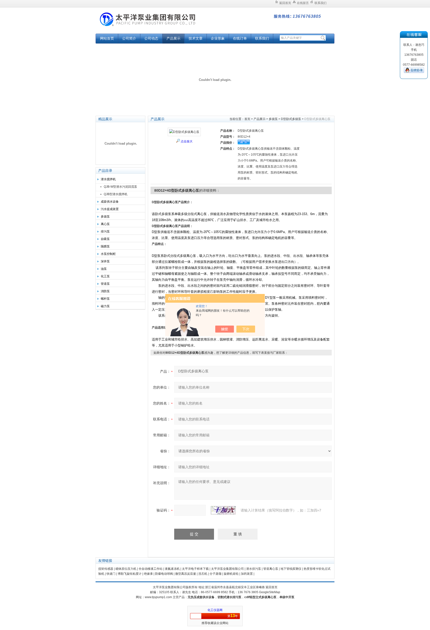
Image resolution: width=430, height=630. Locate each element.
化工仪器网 (215, 610)
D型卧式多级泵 (291, 119)
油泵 (104, 269)
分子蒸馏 (215, 573)
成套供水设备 (110, 201)
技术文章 (196, 38)
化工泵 (105, 276)
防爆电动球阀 (164, 573)
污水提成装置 (110, 209)
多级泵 (105, 216)
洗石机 (202, 573)
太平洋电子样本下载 (195, 569)
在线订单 (240, 38)
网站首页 (107, 38)
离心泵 (105, 224)
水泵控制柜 (108, 254)
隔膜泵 (105, 246)
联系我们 (320, 3)
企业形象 (218, 38)
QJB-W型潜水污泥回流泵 (120, 186)
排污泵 (105, 231)
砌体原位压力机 (125, 569)
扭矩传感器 (105, 569)
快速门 (111, 573)
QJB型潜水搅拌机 (115, 194)
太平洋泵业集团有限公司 (158, 23)
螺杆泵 (105, 298)
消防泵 (105, 291)
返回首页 (285, 3)
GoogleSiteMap (269, 592)
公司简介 (129, 38)
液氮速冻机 (172, 569)
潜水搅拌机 (108, 179)
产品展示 (173, 38)
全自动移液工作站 (150, 569)
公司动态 (151, 38)
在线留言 (303, 3)
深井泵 (105, 261)
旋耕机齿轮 (231, 573)
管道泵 (105, 284)
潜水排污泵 (253, 569)
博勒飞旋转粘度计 (130, 573)
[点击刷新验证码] (223, 510)
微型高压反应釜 (185, 573)
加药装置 (247, 573)
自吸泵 (105, 239)
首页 (247, 119)
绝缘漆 (148, 573)
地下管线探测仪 (290, 569)
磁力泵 (105, 306)
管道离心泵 (270, 569)
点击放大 (187, 141)
